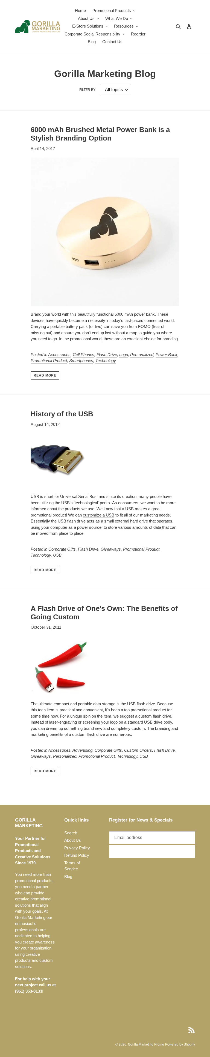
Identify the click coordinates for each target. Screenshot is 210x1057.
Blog (68, 876)
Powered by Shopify (180, 1044)
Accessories (59, 354)
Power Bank (166, 354)
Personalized (141, 354)
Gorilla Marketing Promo (146, 1044)
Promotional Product (49, 360)
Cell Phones (83, 354)
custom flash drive (154, 716)
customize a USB (98, 515)
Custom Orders (138, 750)
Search (70, 833)
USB (57, 555)
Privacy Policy (77, 848)
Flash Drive (107, 354)
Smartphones (81, 360)
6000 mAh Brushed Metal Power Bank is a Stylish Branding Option (100, 134)
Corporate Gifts (62, 549)
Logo (123, 354)
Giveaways (111, 549)
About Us (72, 840)
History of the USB (62, 414)
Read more (45, 375)
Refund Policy (76, 855)
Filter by (87, 90)
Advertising (82, 750)
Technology (105, 360)
